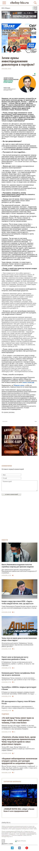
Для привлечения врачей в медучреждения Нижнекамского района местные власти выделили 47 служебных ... (19, 571)
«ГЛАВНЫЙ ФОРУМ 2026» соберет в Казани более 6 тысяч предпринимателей (19, 810)
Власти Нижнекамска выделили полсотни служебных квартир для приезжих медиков (18, 565)
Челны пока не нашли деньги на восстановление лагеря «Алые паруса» (19, 639)
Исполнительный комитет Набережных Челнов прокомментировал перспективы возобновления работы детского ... (17, 644)
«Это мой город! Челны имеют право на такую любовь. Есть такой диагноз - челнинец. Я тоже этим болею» (18, 720)
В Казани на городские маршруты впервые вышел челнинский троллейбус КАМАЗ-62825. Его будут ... (19, 693)
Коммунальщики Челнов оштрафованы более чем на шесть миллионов (18, 674)
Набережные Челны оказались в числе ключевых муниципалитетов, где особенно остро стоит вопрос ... (19, 678)
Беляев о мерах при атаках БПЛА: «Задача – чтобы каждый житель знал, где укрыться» (18, 602)
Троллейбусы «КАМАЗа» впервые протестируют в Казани (19, 688)
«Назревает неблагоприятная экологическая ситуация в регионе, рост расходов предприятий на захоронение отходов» (19, 760)
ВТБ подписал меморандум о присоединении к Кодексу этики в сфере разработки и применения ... (19, 707)
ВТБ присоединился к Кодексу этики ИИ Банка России (18, 702)
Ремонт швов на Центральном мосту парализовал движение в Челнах (15, 658)
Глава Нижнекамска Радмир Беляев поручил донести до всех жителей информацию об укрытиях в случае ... (19, 608)
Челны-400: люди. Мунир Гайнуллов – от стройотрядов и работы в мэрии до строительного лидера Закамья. (18, 748)
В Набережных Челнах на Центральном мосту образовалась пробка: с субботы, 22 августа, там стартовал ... (18, 663)
